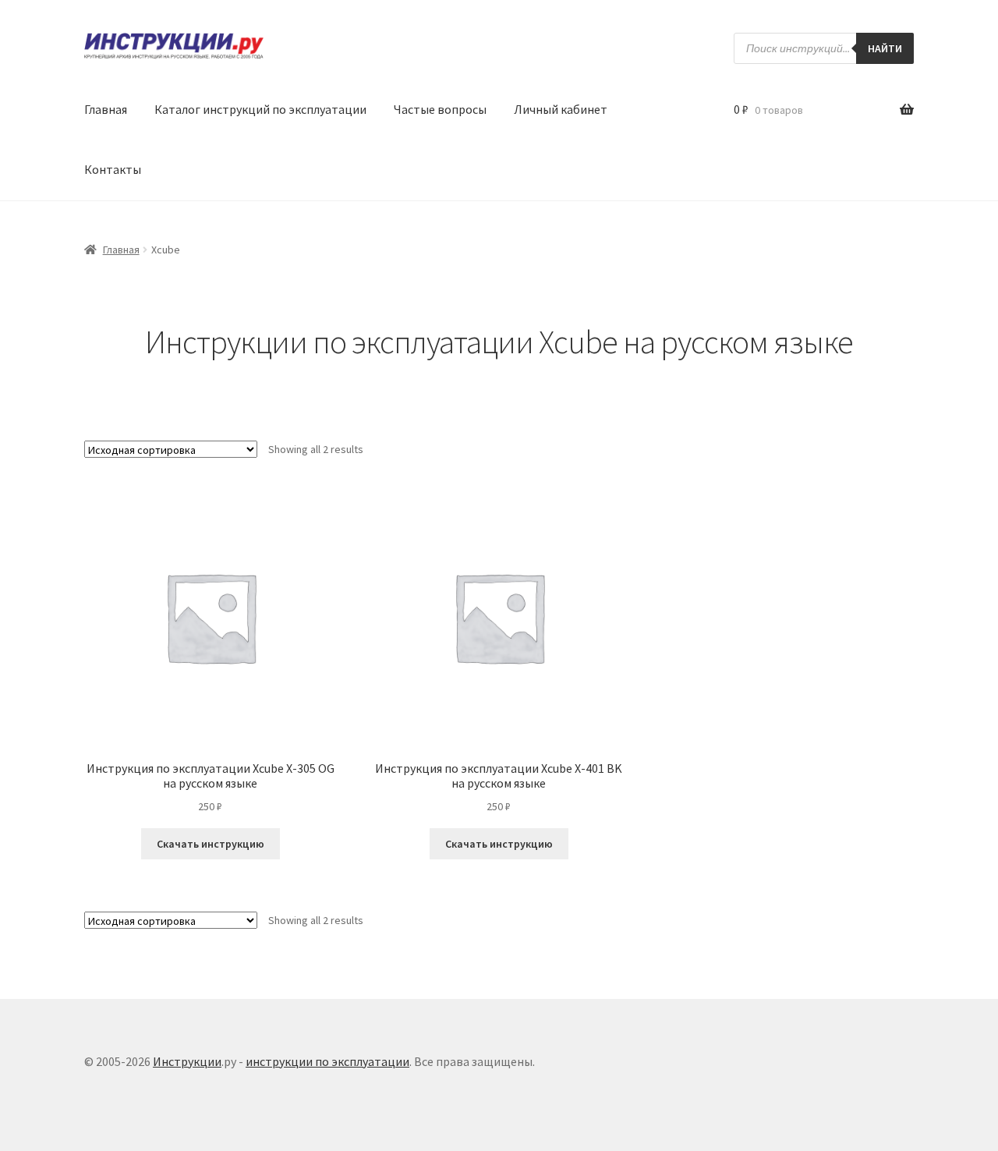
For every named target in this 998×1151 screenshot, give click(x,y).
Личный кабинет (560, 109)
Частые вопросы (440, 109)
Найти (885, 48)
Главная (105, 109)
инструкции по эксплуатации (327, 1061)
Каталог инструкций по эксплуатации (260, 109)
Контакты (112, 169)
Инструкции (187, 1061)
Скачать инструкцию (210, 844)
